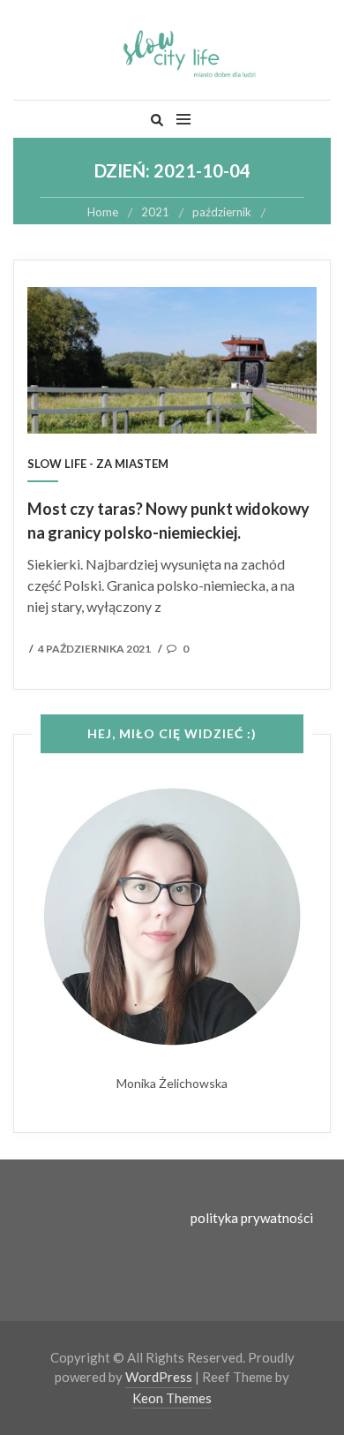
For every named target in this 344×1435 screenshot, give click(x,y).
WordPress (158, 1377)
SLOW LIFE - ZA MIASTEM (97, 464)
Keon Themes (172, 1398)
